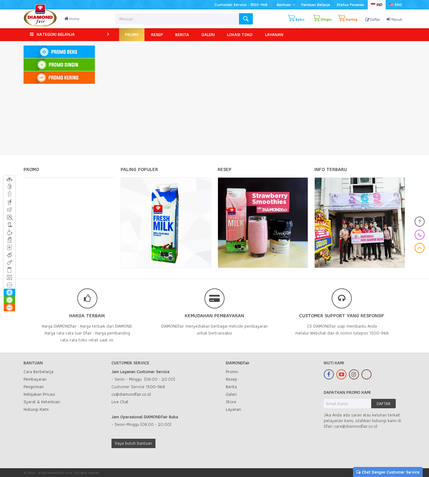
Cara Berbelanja (38, 371)
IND (379, 4)
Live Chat (119, 401)
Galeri (231, 394)
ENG (398, 4)
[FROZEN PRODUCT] (59, 52)
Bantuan (284, 4)
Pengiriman (34, 386)
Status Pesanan (350, 4)
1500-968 (155, 386)
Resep (231, 379)
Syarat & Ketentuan (42, 401)
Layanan (233, 409)
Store (231, 401)
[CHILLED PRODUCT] (59, 64)
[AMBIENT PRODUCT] (59, 77)
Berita (231, 386)
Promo (232, 371)
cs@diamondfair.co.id (131, 394)
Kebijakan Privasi (39, 394)
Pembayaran (35, 379)
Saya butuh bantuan (133, 443)
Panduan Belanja (315, 4)
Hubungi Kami (36, 409)
